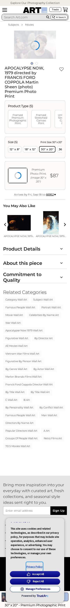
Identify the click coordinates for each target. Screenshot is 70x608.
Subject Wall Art (43, 299)
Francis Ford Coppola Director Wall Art (29, 384)
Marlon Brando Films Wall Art (23, 376)
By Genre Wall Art (16, 369)
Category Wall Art (16, 299)
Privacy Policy (34, 566)
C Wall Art (11, 399)
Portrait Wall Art (51, 307)
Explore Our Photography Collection (35, 3)
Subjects (13, 24)
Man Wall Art (49, 415)
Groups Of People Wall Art (21, 438)
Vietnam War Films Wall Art (22, 353)
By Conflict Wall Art (51, 407)
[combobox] (23, 17)
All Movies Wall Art (16, 345)
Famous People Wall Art (20, 307)
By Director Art (43, 338)
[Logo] (35, 10)
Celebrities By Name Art (44, 314)
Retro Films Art (53, 438)
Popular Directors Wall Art (21, 430)
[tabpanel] (35, 163)
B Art (27, 399)
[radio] (14, 149)
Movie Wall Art (14, 314)
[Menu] (5, 10)
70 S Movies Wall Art (17, 446)
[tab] (17, 119)
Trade (55, 9)
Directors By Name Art (19, 422)
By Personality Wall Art (19, 407)
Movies (29, 24)
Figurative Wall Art (16, 338)
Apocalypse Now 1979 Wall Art (24, 330)
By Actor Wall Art (43, 369)
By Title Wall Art (14, 392)
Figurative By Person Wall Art (23, 361)
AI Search (61, 17)
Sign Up (59, 510)
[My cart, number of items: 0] (65, 9)
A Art (47, 430)
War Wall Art (13, 322)
